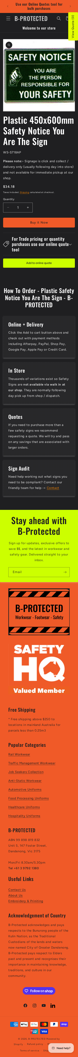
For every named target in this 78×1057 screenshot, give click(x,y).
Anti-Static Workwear (25, 781)
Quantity (8, 199)
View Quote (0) (73, 26)
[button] (8, 18)
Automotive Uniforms (24, 789)
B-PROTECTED (37, 1039)
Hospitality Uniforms (24, 816)
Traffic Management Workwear (31, 763)
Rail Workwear (19, 754)
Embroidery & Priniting (25, 901)
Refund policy (35, 1044)
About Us (15, 895)
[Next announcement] (70, 6)
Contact (53, 488)
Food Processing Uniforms (28, 798)
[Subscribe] (64, 572)
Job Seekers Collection (25, 772)
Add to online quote (39, 263)
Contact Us (17, 890)
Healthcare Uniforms (24, 807)
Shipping (24, 192)
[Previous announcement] (7, 6)
